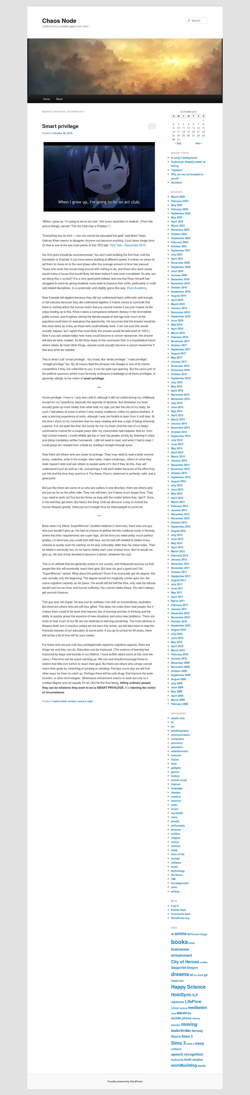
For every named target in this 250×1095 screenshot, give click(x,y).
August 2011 (178, 580)
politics (175, 833)
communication (180, 735)
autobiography (180, 730)
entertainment (179, 751)
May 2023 (176, 217)
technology (178, 871)
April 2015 (177, 415)
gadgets (176, 767)
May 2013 (176, 493)
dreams (180, 974)
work (174, 887)
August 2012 (178, 531)
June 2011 (177, 588)
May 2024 (176, 205)
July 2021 (176, 254)
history (175, 776)
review (175, 842)
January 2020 (179, 275)
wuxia (201, 1065)
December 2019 (180, 279)
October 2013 (179, 473)
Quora (176, 1036)
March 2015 (178, 419)
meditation (197, 1007)
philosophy (178, 825)
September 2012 (180, 526)
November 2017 (180, 341)
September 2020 (180, 267)
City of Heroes (185, 961)
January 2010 (179, 658)
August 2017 (178, 353)
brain (192, 943)
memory (176, 800)
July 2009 (176, 683)
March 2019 (178, 304)
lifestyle (175, 792)
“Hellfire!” (177, 170)
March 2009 (178, 700)
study (174, 866)
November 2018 (180, 312)
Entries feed (178, 910)
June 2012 (177, 539)
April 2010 (177, 646)
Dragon (192, 967)
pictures (176, 829)
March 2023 (178, 225)
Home (46, 99)
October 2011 (179, 572)
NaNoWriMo (181, 1030)
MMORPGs (184, 1013)
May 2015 (176, 411)
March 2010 (178, 650)
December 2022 (180, 229)
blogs (203, 934)
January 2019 (179, 308)
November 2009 (180, 667)
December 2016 (180, 366)
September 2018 (180, 316)
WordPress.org (180, 918)
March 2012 (178, 551)
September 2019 (180, 291)
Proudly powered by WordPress (125, 1081)
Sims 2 (187, 1036)
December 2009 (180, 662)
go (206, 974)
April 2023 (177, 221)
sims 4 (190, 1043)
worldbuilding (184, 1065)
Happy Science (188, 986)
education (177, 747)
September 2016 (180, 378)
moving (189, 1024)
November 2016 (180, 370)
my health (177, 813)
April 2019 (177, 300)
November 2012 (180, 518)
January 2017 (179, 361)
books (179, 942)
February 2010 (179, 654)
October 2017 (179, 345)
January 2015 (179, 423)
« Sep (178, 143)
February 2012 (179, 555)
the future (177, 875)
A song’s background (184, 157)
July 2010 (176, 634)
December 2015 (180, 394)
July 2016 (176, 382)
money (196, 1018)
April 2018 (177, 328)
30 (173, 139)
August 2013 (178, 481)
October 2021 (179, 246)
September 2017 (180, 349)
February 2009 (179, 704)
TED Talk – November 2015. (128, 245)
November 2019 (180, 283)
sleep (174, 850)
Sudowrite (177, 1059)
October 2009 (179, 671)
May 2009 (176, 691)
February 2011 (179, 605)
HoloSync (181, 994)
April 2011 (177, 597)
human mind (59, 701)
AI (172, 722)
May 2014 (176, 448)
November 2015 (180, 399)
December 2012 (180, 514)
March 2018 (178, 333)
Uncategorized (179, 883)
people (175, 821)
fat (191, 974)
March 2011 (178, 601)
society (72, 701)
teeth (188, 1059)
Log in (175, 905)
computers (177, 739)
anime (181, 933)
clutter (204, 962)
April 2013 (177, 498)
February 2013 (179, 506)
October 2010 (179, 621)
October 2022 (179, 234)
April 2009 (177, 695)
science (175, 846)
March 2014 (178, 456)
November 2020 (180, 262)
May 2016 (176, 386)
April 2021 (177, 258)
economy (176, 743)
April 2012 (177, 547)
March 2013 (178, 502)
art (172, 726)
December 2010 (180, 613)
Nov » (199, 143)
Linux (175, 1008)
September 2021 (180, 250)
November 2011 (180, 568)
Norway (197, 1030)
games (175, 772)
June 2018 (177, 320)
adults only (178, 718)
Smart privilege (60, 126)
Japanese (177, 1002)
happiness (177, 980)
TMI (173, 879)
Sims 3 (178, 1043)
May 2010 (176, 642)
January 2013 (179, 510)
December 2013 (180, 465)
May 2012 (176, 543)
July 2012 (176, 535)
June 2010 (177, 638)
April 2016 (177, 390)
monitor (175, 1025)
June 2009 (177, 687)
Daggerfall (178, 967)
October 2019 (179, 287)
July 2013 (176, 485)
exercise (176, 755)
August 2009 (178, 679)
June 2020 (177, 271)
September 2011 (180, 576)
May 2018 (176, 324)
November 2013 (180, 469)
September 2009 (180, 675)
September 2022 (180, 238)
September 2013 (180, 477)
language (176, 788)
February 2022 (179, 242)
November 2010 (180, 617)
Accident (176, 182)
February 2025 (179, 201)
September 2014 (180, 436)
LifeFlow (193, 1001)
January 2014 (179, 460)
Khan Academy (136, 288)
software (176, 862)
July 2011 (176, 584)
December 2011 (180, 564)
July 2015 (176, 403)
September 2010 (180, 625)
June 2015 (177, 407)
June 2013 (177, 489)
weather (197, 1059)
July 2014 (176, 440)
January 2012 (179, 559)
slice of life (177, 854)
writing (175, 891)
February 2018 (179, 337)
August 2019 (178, 295)
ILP (195, 994)
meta (174, 805)
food (174, 763)
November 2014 (180, 427)
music (175, 809)
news (174, 817)
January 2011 (179, 609)
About (59, 99)
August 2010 (178, 630)
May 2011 (176, 592)
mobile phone (181, 1018)
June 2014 (177, 444)
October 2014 (179, 432)
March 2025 (178, 196)
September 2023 (180, 213)
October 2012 (179, 522)
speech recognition (187, 1054)
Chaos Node (59, 20)
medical (176, 796)
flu (195, 975)
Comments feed (180, 914)
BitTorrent (193, 934)
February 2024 (179, 209)
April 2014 (177, 452)
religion (175, 838)
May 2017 (176, 357)
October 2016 (179, 374)
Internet (175, 784)
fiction (175, 759)
